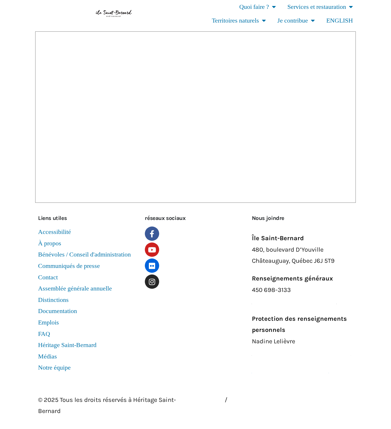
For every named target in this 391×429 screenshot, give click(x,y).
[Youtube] (152, 249)
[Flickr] (152, 265)
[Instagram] (152, 281)
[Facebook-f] (152, 233)
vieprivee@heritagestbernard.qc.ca (301, 352)
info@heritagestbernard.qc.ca (294, 301)
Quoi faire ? (254, 7)
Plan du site (250, 400)
